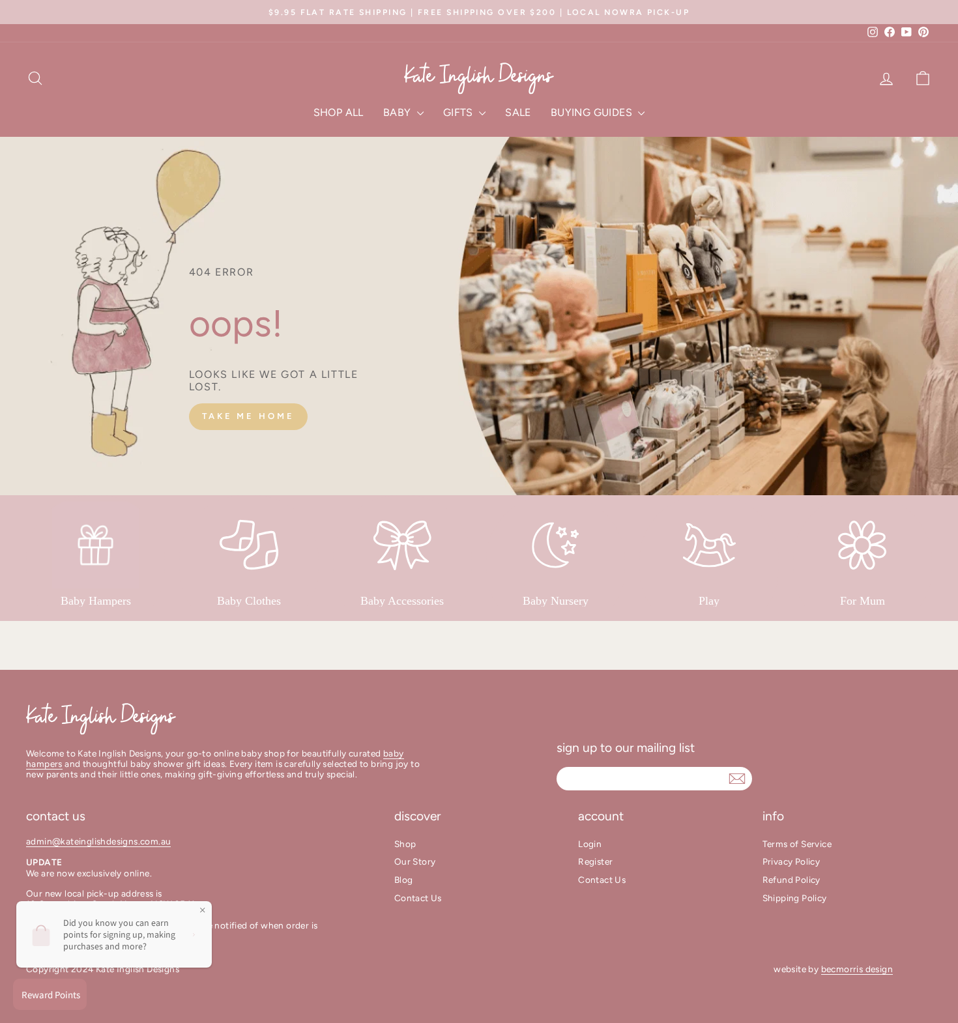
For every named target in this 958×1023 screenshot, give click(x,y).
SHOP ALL (338, 112)
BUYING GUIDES (593, 112)
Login (590, 844)
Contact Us (418, 898)
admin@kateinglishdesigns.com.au (98, 841)
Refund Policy (791, 879)
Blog (403, 879)
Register (595, 861)
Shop (405, 844)
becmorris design (857, 969)
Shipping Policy (794, 898)
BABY (398, 112)
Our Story (415, 861)
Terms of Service (797, 844)
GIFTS (459, 112)
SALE (518, 112)
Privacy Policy (791, 861)
